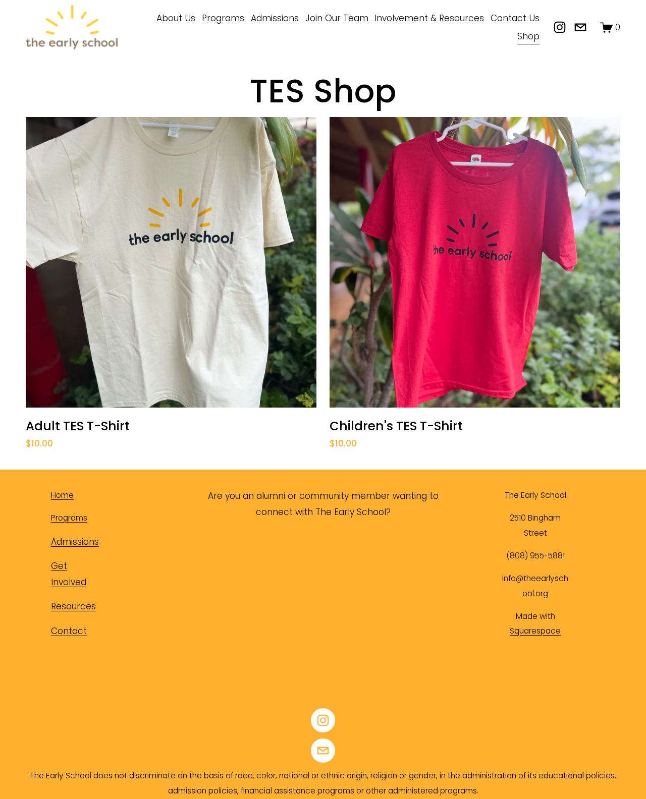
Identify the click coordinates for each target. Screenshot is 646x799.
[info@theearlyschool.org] (580, 27)
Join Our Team (336, 18)
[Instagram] (560, 27)
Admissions (275, 18)
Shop (528, 36)
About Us (175, 18)
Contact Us (515, 18)
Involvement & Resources (429, 18)
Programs (223, 18)
